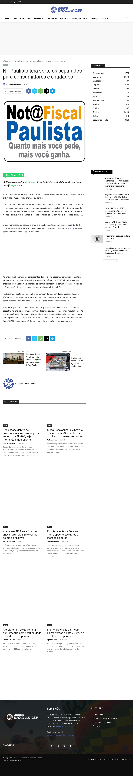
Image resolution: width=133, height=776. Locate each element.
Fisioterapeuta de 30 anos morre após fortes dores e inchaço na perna (62, 534)
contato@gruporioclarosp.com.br (61, 735)
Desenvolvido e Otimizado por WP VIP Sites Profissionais (109, 759)
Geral (10, 61)
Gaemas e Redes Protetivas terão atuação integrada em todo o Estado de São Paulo (33, 359)
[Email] (46, 91)
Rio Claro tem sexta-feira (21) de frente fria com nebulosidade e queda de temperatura (22, 633)
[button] (127, 18)
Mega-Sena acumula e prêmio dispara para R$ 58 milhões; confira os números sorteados (65, 433)
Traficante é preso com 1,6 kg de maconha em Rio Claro (77, 362)
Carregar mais (110, 261)
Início (5, 61)
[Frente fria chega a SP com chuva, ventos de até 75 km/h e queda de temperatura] (66, 616)
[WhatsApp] (40, 91)
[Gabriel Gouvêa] (4, 84)
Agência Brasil (52, 440)
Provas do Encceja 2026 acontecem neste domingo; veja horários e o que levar (116, 210)
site (69, 228)
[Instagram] (57, 746)
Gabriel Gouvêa (15, 84)
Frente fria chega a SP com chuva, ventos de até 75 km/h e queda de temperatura (65, 633)
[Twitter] (34, 91)
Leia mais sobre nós (64, 726)
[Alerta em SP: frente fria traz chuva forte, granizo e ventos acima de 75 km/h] (22, 518)
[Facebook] (28, 91)
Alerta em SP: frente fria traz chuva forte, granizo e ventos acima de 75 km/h (20, 534)
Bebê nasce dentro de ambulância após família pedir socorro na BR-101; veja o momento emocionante (21, 434)
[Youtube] (70, 746)
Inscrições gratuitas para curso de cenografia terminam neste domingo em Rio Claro (117, 250)
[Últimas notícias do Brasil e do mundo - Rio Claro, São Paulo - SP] (22, 716)
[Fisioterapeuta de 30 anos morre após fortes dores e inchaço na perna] (66, 518)
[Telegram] (52, 91)
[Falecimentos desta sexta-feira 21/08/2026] (97, 239)
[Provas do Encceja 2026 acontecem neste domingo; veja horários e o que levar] (97, 211)
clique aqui (15, 185)
